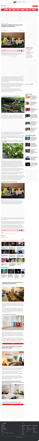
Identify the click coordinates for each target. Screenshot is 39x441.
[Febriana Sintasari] (2, 237)
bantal (16, 76)
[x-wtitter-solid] (21, 50)
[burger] (37, 7)
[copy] (23, 50)
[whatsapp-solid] (17, 50)
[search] (31, 6)
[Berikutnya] (24, 272)
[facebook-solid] (19, 50)
